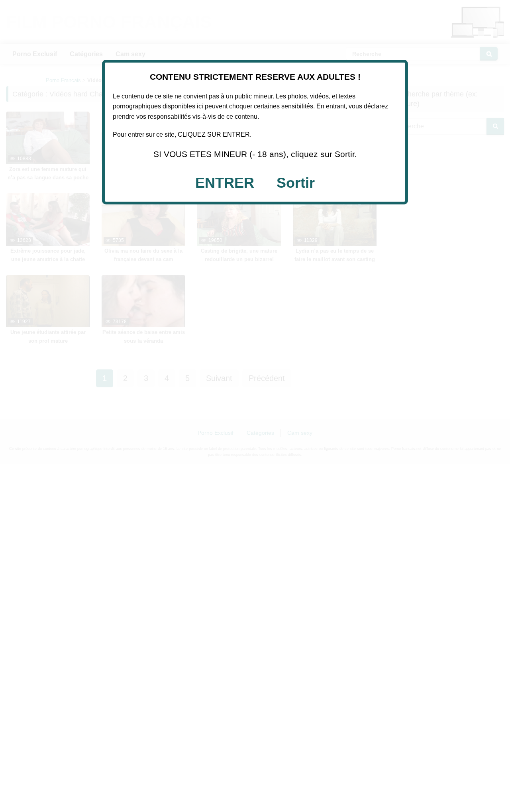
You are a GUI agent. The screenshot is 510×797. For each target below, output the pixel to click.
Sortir (296, 183)
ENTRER (224, 183)
